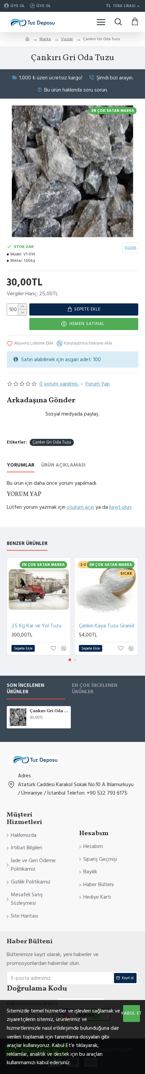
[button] (69, 659)
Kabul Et (131, 1013)
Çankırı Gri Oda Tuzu (51, 442)
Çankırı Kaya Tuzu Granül (106, 625)
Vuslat (67, 39)
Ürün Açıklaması (63, 465)
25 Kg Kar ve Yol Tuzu (36, 625)
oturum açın (80, 507)
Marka (45, 39)
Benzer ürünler (27, 544)
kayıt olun (120, 507)
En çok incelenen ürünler (94, 688)
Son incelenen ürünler (25, 688)
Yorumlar (20, 465)
